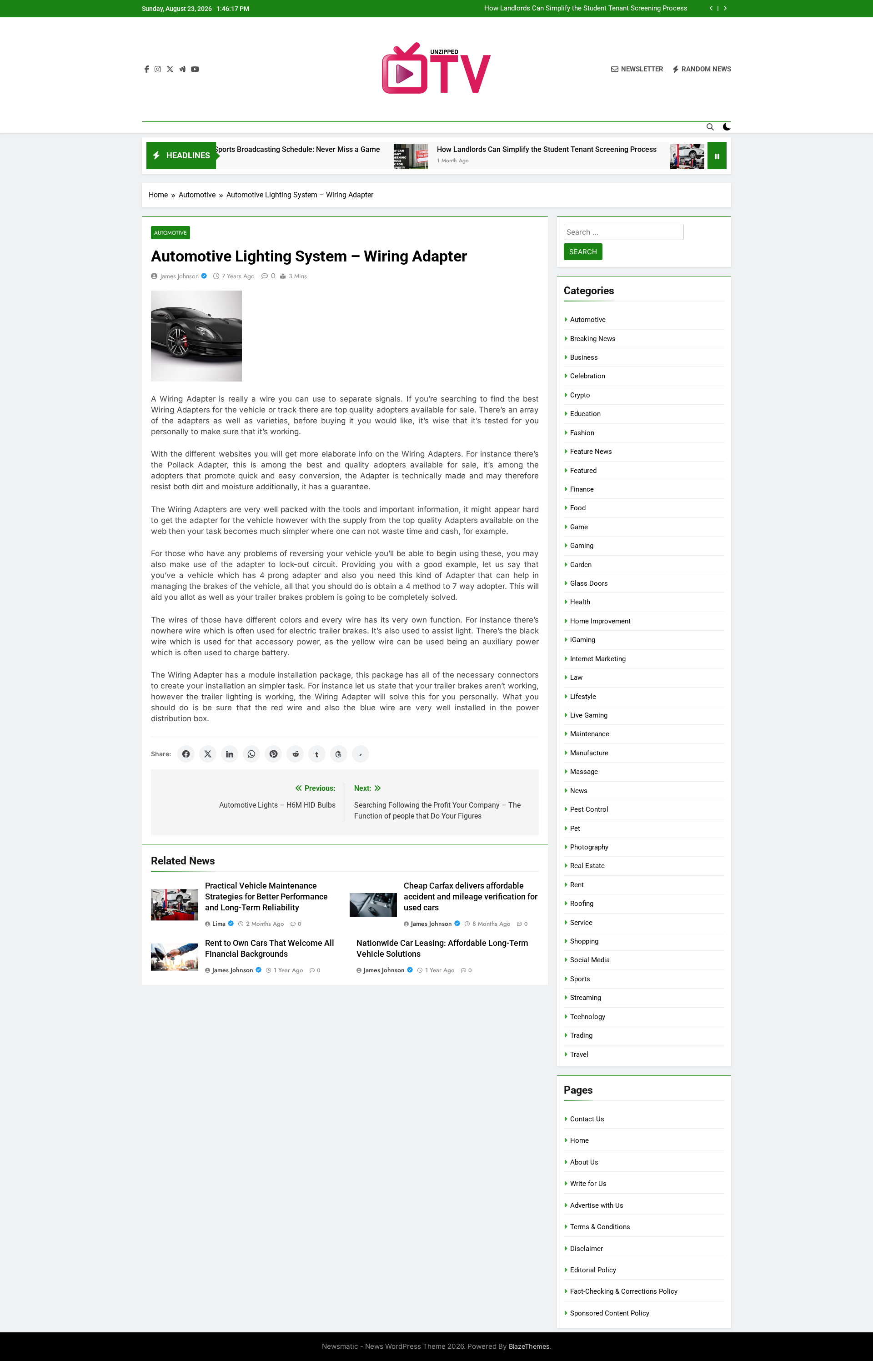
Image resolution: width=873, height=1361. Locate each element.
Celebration (587, 376)
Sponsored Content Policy (609, 1313)
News (578, 791)
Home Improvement (600, 621)
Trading (581, 1035)
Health (580, 602)
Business (584, 357)
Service (581, 923)
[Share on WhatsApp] (251, 754)
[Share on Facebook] (186, 754)
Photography (589, 847)
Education (585, 414)
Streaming (585, 998)
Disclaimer (586, 1249)
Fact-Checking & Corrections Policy (623, 1291)
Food (578, 508)
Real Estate (587, 866)
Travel (579, 1054)
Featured (583, 471)
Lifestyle (583, 697)
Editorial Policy (593, 1270)
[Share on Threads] (338, 754)
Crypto (580, 395)
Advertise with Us (596, 1205)
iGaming (582, 640)
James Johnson (180, 276)
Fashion (582, 433)
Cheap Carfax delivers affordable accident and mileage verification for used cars (470, 896)
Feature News (591, 451)
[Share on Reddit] (295, 754)
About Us (584, 1162)
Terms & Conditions (600, 1227)
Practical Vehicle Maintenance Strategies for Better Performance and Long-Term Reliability (266, 896)
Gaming (581, 546)
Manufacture (589, 753)
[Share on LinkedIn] (229, 754)
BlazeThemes (529, 1346)
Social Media (590, 960)
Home (579, 1140)
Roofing (581, 903)
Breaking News (593, 339)
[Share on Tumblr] (317, 754)
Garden (581, 565)
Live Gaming (588, 715)
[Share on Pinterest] (273, 754)
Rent (577, 885)
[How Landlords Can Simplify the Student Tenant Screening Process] (369, 161)
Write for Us (588, 1184)
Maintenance (589, 734)
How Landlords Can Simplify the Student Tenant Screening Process (585, 8)
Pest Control (589, 809)
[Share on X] (207, 754)
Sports (580, 979)
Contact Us (587, 1119)
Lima (219, 923)
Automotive (170, 232)
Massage (584, 772)
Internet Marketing (598, 659)
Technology (587, 1017)
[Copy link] (360, 754)
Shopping (584, 941)
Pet (575, 828)
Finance (582, 489)
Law (576, 677)
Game (579, 527)
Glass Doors (589, 583)
